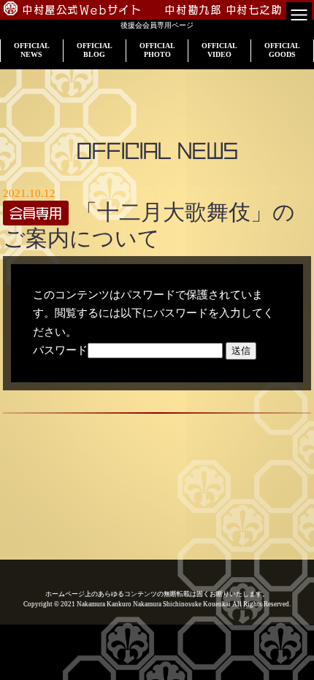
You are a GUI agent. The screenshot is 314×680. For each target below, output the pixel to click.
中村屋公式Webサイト (82, 10)
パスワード (60, 350)
